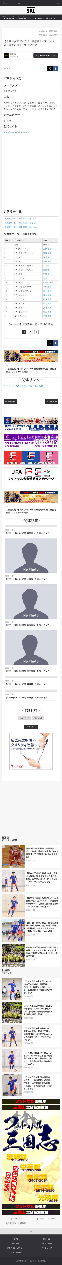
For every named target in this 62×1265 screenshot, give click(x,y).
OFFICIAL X (18, 1219)
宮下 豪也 (47, 291)
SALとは (46, 1239)
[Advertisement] (31, 171)
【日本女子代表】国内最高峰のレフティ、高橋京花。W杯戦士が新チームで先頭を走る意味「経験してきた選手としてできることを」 (38, 1083)
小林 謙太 (47, 287)
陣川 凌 (46, 270)
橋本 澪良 (47, 295)
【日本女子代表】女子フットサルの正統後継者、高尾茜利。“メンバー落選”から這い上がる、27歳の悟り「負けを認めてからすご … (38, 987)
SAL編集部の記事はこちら (46, 55)
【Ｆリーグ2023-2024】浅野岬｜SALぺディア (26, 684)
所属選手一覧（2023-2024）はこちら (20, 219)
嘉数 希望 (47, 261)
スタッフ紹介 (46, 1243)
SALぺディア (16, 16)
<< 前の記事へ (10, 401)
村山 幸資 (47, 312)
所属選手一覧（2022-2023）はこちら (20, 223)
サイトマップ (46, 1248)
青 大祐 (46, 257)
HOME (4, 16)
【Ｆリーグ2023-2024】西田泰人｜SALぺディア (27, 533)
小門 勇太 (47, 304)
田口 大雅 (47, 299)
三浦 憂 (46, 274)
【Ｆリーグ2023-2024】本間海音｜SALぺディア (27, 671)
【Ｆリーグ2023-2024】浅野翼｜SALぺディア (26, 697)
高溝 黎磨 (47, 308)
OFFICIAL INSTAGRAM (18, 1223)
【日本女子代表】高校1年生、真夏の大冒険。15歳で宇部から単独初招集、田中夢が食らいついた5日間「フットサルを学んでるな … (38, 1034)
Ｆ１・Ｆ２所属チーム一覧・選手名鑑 (24, 386)
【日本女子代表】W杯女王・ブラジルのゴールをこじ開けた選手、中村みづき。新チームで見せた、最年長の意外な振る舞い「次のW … (38, 1058)
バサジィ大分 (38, 718)
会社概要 (15, 1243)
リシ (45, 278)
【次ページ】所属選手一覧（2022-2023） (31, 324)
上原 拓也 (47, 249)
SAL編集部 (14, 56)
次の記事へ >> (51, 401)
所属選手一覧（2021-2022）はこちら (20, 227)
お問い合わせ (15, 1252)
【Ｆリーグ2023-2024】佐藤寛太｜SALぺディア (27, 625)
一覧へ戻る (31, 727)
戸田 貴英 (47, 316)
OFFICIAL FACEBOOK (47, 1219)
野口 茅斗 (47, 253)
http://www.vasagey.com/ (16, 132)
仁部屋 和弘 (48, 282)
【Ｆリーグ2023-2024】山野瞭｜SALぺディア (26, 579)
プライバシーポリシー (15, 1248)
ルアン (46, 266)
